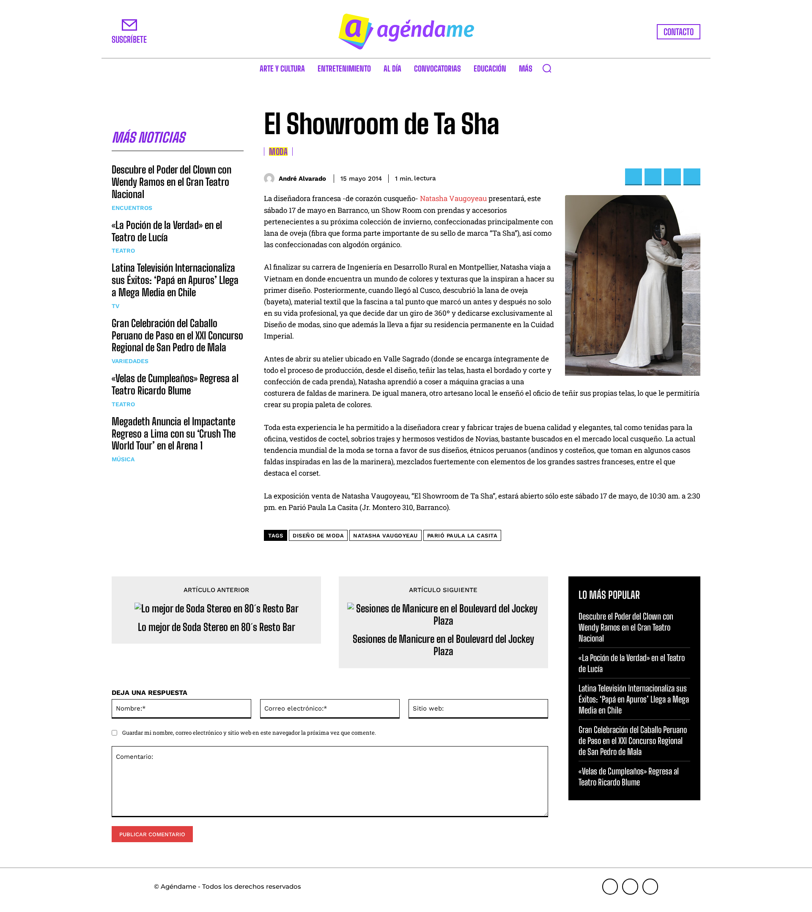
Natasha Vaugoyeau (453, 198)
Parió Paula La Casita (462, 535)
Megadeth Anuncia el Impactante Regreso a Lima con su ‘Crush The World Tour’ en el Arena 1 (174, 433)
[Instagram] (630, 887)
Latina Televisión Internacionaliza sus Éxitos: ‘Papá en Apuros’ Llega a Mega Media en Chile (175, 280)
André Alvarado (302, 178)
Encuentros (132, 208)
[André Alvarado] (271, 178)
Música (123, 459)
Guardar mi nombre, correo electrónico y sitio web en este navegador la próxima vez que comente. (249, 732)
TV (115, 306)
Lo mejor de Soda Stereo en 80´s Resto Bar (216, 627)
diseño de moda (318, 535)
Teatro (123, 250)
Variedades (130, 361)
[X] (653, 176)
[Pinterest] (672, 176)
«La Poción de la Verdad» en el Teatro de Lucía (167, 231)
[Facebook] (633, 176)
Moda (278, 151)
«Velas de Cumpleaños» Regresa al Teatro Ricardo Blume (175, 384)
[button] (547, 68)
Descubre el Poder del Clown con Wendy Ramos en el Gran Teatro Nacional (171, 181)
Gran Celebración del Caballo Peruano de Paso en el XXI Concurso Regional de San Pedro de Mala (177, 335)
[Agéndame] (406, 32)
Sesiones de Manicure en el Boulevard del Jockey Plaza (443, 645)
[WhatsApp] (691, 176)
